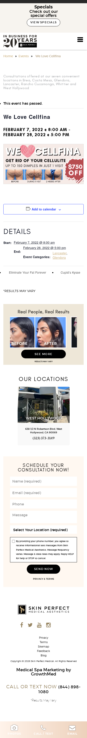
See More (43, 354)
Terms (50, 579)
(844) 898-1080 (59, 689)
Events (24, 56)
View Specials (43, 22)
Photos (14, 733)
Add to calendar (44, 209)
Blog (44, 655)
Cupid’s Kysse (71, 272)
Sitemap (43, 646)
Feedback (43, 651)
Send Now (43, 569)
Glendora (59, 257)
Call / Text (43, 733)
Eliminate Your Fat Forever (27, 272)
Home (8, 56)
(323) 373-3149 (44, 439)
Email (72, 733)
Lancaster (59, 253)
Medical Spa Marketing (40, 669)
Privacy (38, 579)
